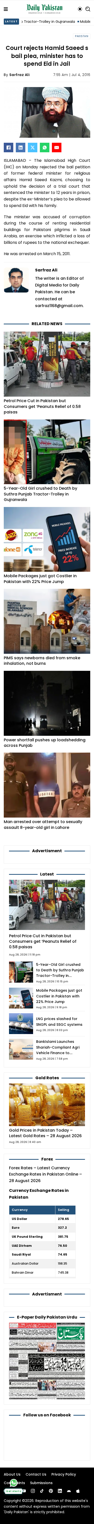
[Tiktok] (42, 1491)
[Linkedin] (60, 1491)
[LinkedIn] (20, 147)
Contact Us (36, 1474)
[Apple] (78, 1491)
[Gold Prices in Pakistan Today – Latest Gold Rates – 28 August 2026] (47, 1104)
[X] (32, 147)
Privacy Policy (63, 1474)
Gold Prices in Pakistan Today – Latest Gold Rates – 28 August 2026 (45, 1133)
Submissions (41, 1483)
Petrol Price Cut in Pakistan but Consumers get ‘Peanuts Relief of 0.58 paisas (42, 406)
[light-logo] (46, 9)
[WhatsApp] (44, 147)
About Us (12, 1474)
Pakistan (81, 36)
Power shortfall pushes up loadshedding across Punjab (44, 742)
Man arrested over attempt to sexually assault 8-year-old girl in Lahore (43, 824)
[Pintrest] (51, 1491)
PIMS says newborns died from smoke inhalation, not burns (42, 660)
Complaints (14, 1483)
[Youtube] (24, 1491)
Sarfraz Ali (19, 74)
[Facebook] (8, 147)
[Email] (56, 147)
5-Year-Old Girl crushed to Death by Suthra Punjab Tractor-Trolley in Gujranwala (40, 493)
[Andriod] (69, 1491)
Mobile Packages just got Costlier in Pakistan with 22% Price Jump (40, 578)
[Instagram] (33, 1491)
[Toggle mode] (80, 9)
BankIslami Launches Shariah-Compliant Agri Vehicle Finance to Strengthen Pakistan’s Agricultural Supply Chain (59, 1053)
